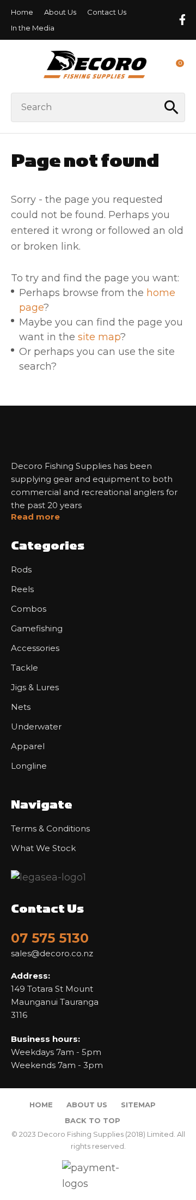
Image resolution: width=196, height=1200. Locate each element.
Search (172, 107)
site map (99, 337)
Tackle (24, 668)
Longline (29, 766)
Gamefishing (37, 629)
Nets (20, 707)
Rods (21, 570)
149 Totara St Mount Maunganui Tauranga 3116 (55, 995)
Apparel (28, 746)
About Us (60, 12)
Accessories (35, 648)
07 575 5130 (50, 938)
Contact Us (106, 12)
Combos (28, 609)
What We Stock (43, 848)
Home (22, 12)
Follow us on (182, 20)
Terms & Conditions (50, 829)
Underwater (36, 727)
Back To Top (92, 1120)
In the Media (32, 27)
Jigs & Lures (35, 687)
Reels (22, 589)
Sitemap (138, 1104)
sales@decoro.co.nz (52, 953)
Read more (35, 517)
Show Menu (17, 65)
